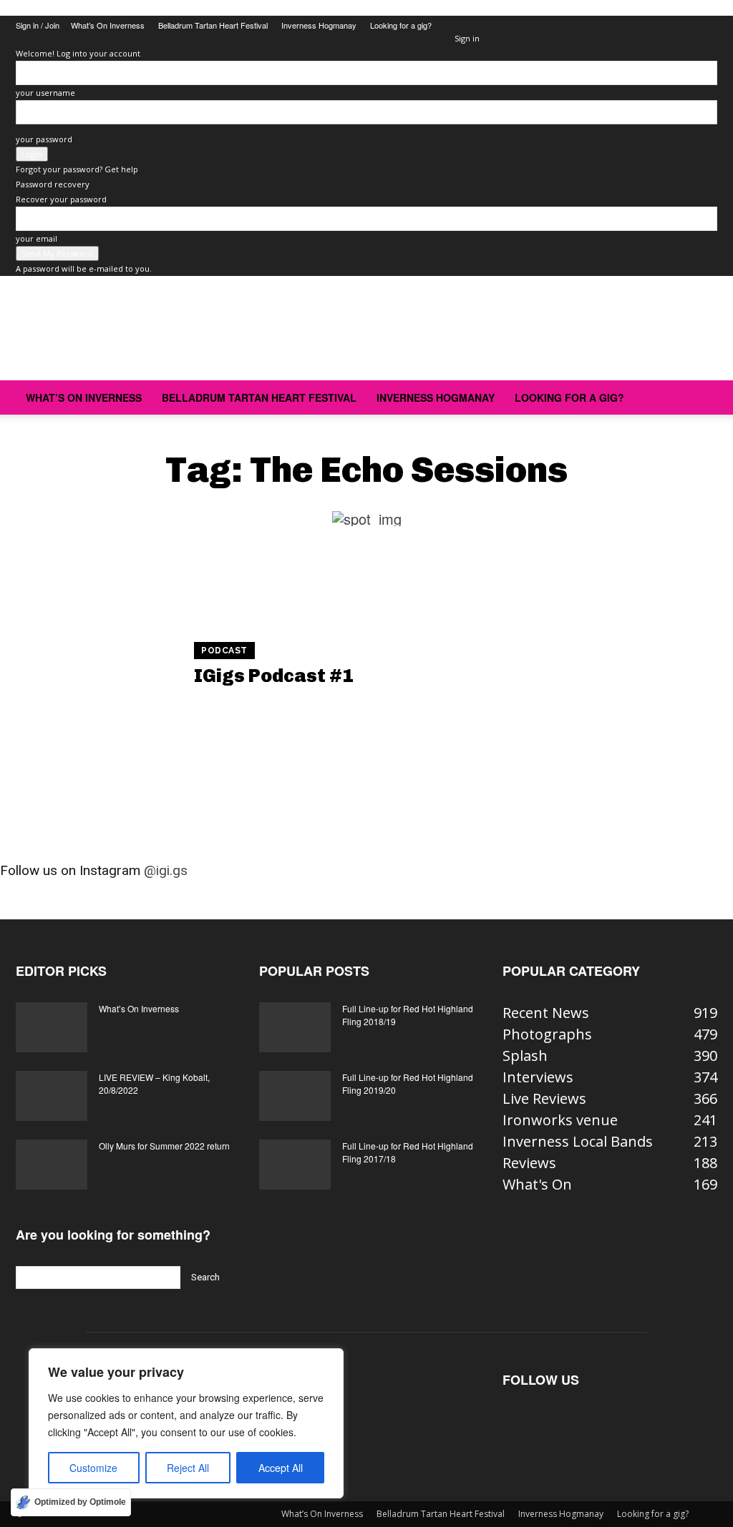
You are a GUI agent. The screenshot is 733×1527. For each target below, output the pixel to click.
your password (44, 139)
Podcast (224, 651)
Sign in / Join (37, 25)
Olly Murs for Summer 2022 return (164, 1146)
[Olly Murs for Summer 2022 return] (51, 1165)
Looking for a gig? (401, 25)
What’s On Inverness (108, 25)
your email (36, 238)
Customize (93, 1468)
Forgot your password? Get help (77, 169)
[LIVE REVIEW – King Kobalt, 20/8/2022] (51, 1096)
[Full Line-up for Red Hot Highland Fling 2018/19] (295, 1027)
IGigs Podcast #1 (274, 676)
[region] (186, 1423)
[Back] (458, 23)
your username (45, 92)
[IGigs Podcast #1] (90, 666)
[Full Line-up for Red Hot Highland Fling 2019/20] (295, 1096)
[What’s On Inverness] (51, 1027)
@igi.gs (166, 870)
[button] (700, 397)
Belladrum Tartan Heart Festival (213, 25)
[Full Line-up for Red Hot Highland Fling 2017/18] (295, 1165)
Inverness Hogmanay (318, 25)
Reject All (188, 1468)
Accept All (280, 1468)
